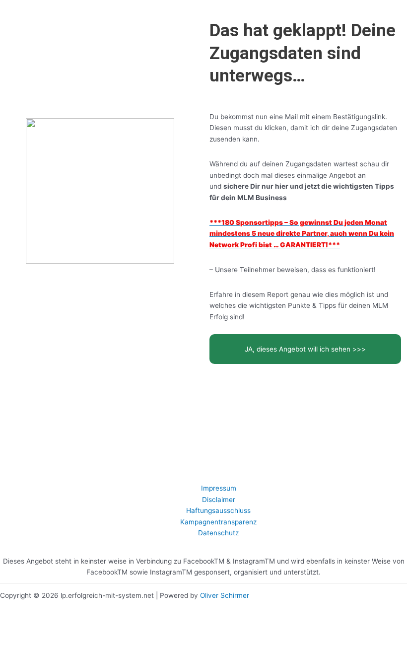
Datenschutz (218, 533)
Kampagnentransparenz (218, 522)
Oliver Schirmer (224, 595)
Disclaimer (218, 500)
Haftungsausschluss (218, 510)
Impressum (218, 488)
